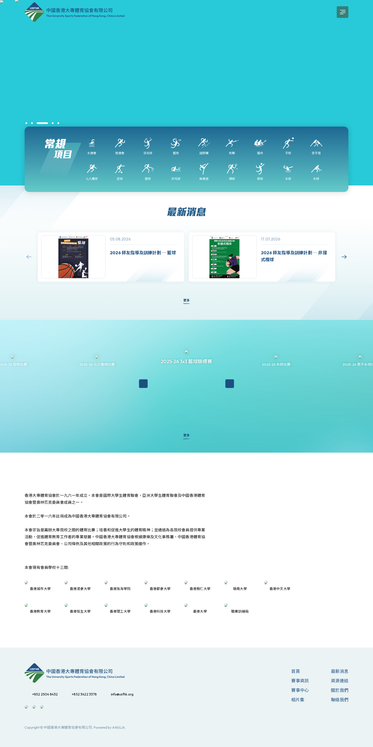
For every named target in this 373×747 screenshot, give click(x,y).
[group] (111, 257)
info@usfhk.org (122, 694)
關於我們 (339, 690)
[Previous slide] (29, 257)
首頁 (295, 671)
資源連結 (339, 680)
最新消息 (339, 671)
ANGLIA (118, 727)
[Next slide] (344, 257)
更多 (186, 300)
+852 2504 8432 (45, 694)
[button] (26, 123)
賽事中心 (300, 690)
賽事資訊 (300, 680)
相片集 (297, 699)
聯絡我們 (339, 699)
